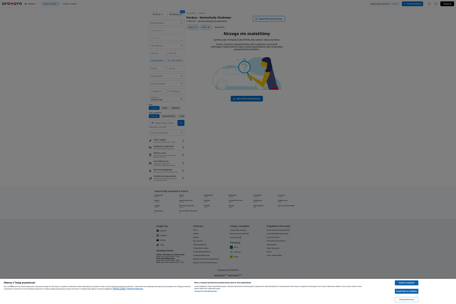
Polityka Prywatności (135, 289)
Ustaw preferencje (406, 299)
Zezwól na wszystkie (406, 283)
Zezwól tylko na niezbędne (406, 291)
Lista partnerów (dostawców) (205, 291)
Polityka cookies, (119, 289)
